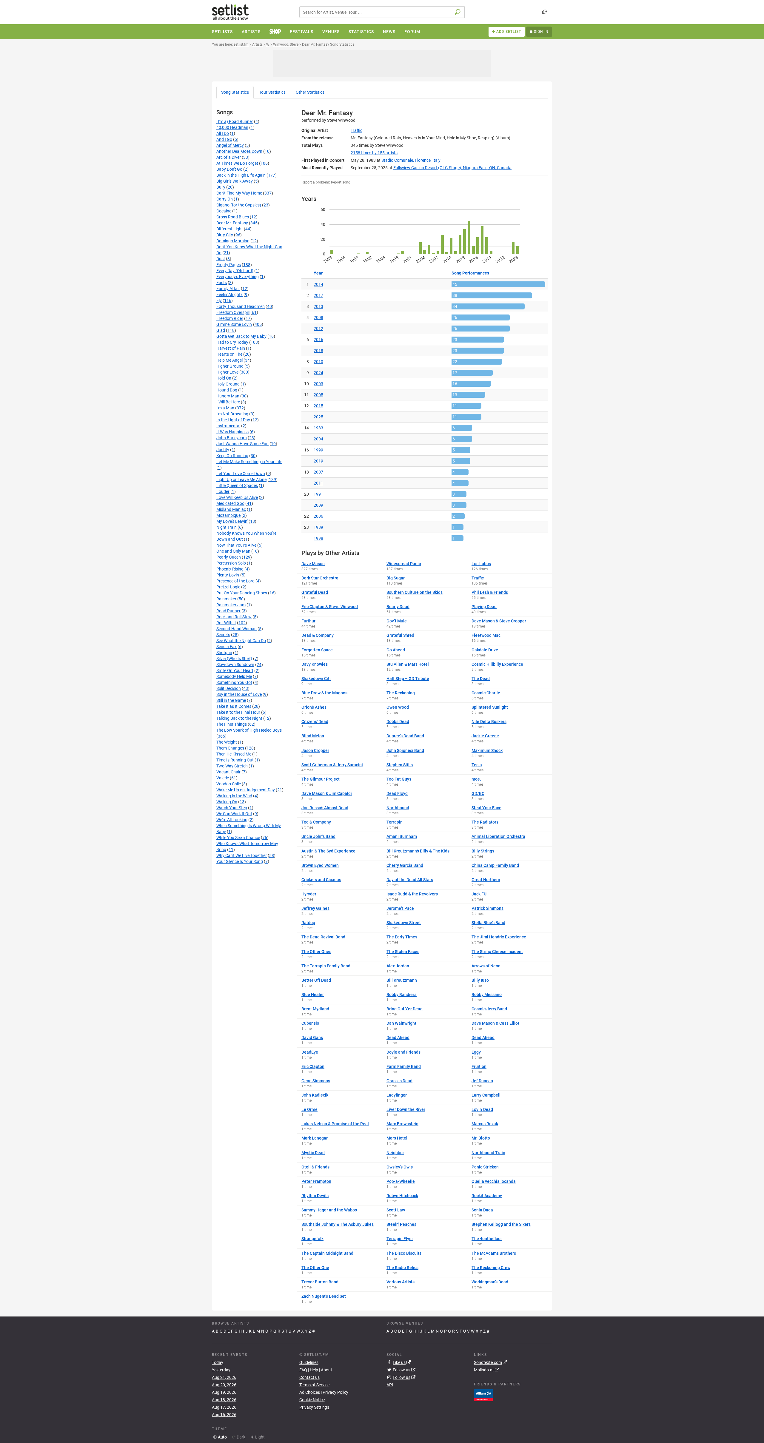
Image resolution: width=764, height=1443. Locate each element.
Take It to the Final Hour (238, 712)
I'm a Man (225, 408)
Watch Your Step (231, 807)
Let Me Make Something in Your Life (249, 461)
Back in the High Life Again (241, 175)
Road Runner (228, 610)
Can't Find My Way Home (239, 193)
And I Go (224, 139)
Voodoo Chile (228, 783)
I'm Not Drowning (232, 413)
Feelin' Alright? (229, 294)
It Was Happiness (232, 431)
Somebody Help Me (234, 676)
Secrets (223, 634)
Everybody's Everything (237, 276)
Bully (220, 187)
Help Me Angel (229, 360)
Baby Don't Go (229, 169)
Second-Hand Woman (236, 628)
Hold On (223, 378)
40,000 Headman (232, 127)
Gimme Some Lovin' (234, 324)
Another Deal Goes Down (239, 151)
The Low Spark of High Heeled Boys (249, 730)
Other (310, 92)
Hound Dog (226, 390)
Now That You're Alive (236, 545)
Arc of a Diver (228, 157)
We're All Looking (231, 819)
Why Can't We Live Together (241, 855)
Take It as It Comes (233, 706)
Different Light (229, 228)
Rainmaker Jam (231, 604)
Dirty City (224, 234)
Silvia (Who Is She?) (234, 658)
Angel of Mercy (230, 145)
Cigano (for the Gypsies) (238, 205)
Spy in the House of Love (239, 694)
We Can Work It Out (234, 813)
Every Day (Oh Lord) (234, 270)
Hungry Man (227, 396)
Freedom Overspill (232, 312)
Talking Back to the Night (239, 718)
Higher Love (227, 372)
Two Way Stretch (232, 766)
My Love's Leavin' (232, 521)
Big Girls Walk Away (234, 181)
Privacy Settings (314, 1407)
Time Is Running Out (235, 760)
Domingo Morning (232, 240)
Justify (222, 449)
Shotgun (224, 652)
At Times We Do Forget (237, 163)
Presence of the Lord (235, 581)
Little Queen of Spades (237, 485)
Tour (272, 92)
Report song (340, 182)
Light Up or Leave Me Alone (241, 479)
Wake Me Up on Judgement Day (245, 789)
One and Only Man (233, 551)
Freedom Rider (229, 318)
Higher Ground (230, 366)
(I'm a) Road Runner (234, 121)
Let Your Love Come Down (240, 473)
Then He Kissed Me (233, 754)
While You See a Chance (238, 837)
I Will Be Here (228, 402)
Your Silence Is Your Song (239, 861)
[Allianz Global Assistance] (483, 1394)
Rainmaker (226, 598)
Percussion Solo (231, 563)
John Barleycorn (231, 437)
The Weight (226, 742)
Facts (221, 282)
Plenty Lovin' (227, 575)
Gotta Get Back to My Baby (241, 336)
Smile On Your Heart (234, 670)
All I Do (222, 133)
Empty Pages (228, 264)
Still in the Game (231, 700)
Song (235, 92)
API (389, 1384)
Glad (220, 330)
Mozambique (228, 515)
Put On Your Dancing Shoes (241, 593)
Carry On (224, 199)
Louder (222, 491)
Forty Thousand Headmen (240, 306)
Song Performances (470, 273)
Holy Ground (228, 384)
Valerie (222, 778)
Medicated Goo (230, 503)
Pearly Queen (228, 557)
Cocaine (223, 211)
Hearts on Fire (229, 354)
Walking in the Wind (234, 795)
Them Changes (230, 748)
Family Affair (228, 288)
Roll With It (226, 622)
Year (318, 273)
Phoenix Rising (230, 569)
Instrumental (228, 425)
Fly (219, 300)
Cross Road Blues (232, 217)
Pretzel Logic (228, 587)
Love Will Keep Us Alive (237, 497)
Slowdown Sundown (235, 664)
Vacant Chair (228, 772)
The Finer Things (231, 724)
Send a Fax (226, 646)
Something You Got (234, 682)
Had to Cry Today (232, 342)
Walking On (226, 801)
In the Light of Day (233, 419)
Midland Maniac (231, 509)
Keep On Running (232, 455)
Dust (220, 258)
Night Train (226, 527)
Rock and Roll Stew (234, 616)
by (374, 152)
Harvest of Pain (230, 348)
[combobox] (382, 12)
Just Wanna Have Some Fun (242, 443)
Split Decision (228, 688)
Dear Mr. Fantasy (232, 223)
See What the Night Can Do (241, 640)
